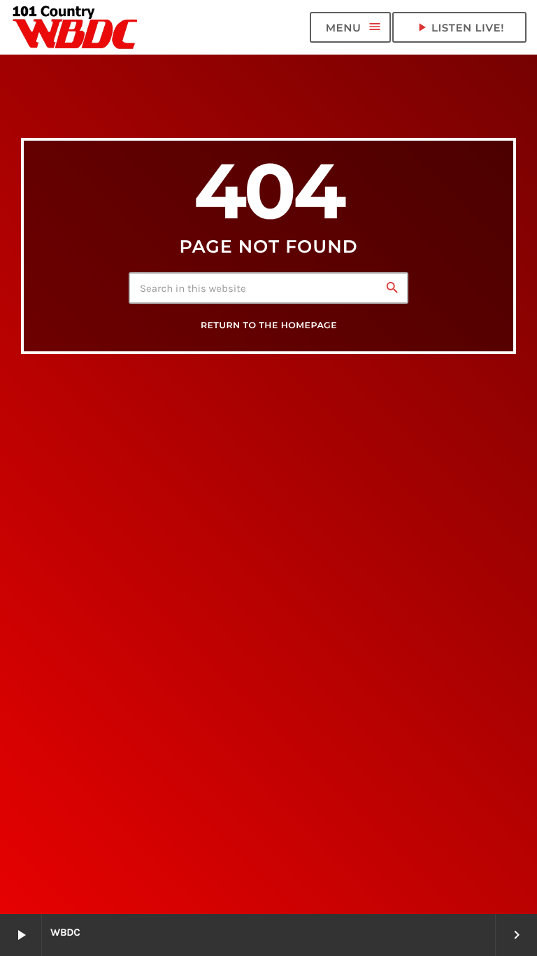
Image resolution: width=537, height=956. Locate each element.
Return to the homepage (269, 326)
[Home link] (75, 27)
